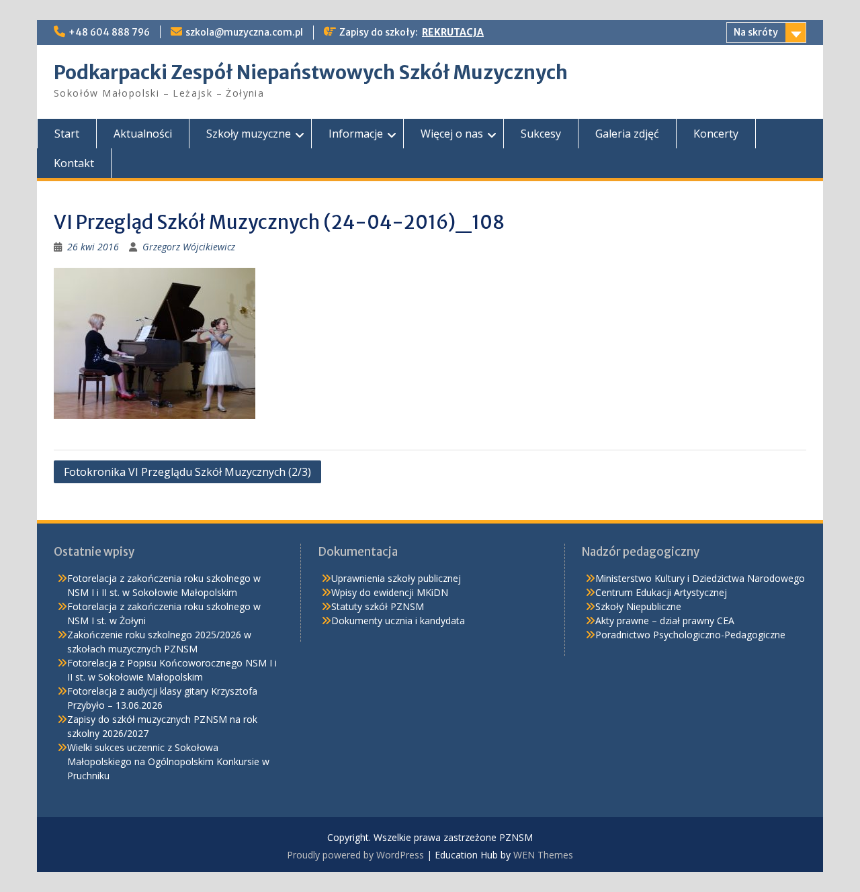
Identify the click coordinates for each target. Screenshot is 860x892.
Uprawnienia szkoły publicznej (396, 578)
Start (66, 133)
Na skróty (756, 32)
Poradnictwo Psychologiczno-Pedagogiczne (690, 634)
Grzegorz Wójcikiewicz (188, 246)
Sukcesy (541, 133)
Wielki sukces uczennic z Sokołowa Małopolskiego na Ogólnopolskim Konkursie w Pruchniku (168, 761)
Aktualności (143, 133)
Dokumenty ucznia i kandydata (398, 620)
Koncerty (715, 133)
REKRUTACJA (453, 32)
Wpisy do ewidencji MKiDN (389, 592)
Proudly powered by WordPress (355, 854)
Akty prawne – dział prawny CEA (664, 620)
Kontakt (74, 163)
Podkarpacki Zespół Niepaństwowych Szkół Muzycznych (311, 72)
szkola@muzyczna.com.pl (244, 32)
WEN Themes (543, 854)
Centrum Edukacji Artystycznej (661, 592)
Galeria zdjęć (627, 133)
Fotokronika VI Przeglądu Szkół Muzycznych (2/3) (187, 471)
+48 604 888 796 (109, 32)
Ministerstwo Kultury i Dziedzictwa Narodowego (700, 578)
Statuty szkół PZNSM (377, 606)
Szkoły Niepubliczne (638, 606)
